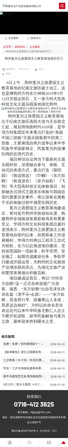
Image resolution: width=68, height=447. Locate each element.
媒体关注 (35, 38)
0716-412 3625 (34, 404)
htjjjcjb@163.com (40, 412)
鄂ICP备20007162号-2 (24, 430)
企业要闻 (12, 38)
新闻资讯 (20, 46)
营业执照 (45, 430)
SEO (54, 430)
